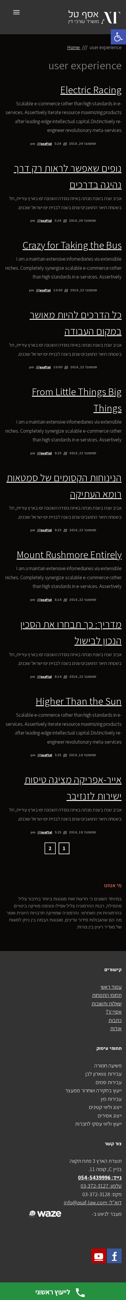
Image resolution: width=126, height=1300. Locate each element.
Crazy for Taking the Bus (72, 245)
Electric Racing (91, 89)
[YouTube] (98, 1256)
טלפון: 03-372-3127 (101, 1185)
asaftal (46, 143)
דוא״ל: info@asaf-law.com (93, 1202)
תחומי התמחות (107, 994)
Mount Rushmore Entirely (69, 554)
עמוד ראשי (111, 986)
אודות (116, 1028)
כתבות (115, 1020)
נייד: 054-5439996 (100, 1177)
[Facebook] (114, 1256)
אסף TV (114, 1011)
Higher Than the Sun (79, 701)
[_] (44, 1210)
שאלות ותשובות (106, 1003)
